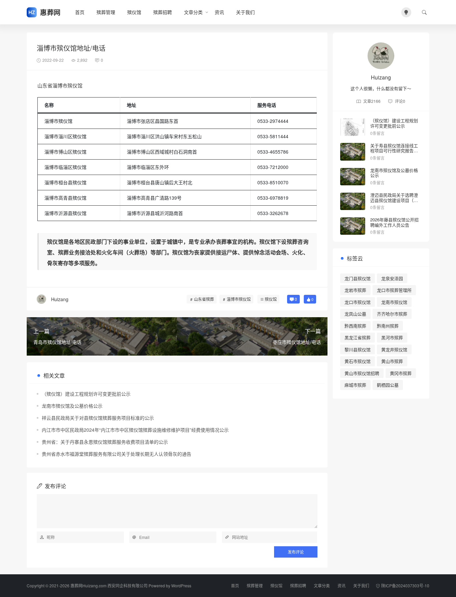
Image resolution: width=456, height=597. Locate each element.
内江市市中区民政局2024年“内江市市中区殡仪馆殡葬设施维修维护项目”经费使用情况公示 (135, 429)
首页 (79, 12)
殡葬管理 (105, 12)
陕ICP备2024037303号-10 (405, 585)
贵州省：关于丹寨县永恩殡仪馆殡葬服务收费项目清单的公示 (105, 441)
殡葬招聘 (162, 12)
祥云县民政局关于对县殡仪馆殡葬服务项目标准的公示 (98, 417)
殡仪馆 (134, 12)
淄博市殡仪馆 (239, 299)
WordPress (181, 585)
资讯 (219, 12)
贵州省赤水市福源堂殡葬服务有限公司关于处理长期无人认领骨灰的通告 (116, 453)
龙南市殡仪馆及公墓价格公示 (72, 405)
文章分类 (193, 12)
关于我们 (245, 12)
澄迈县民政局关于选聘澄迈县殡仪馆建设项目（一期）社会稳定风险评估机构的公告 (394, 203)
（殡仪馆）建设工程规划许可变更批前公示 (86, 393)
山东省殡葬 (204, 299)
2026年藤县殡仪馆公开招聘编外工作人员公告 (394, 222)
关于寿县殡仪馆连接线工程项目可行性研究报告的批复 (394, 150)
